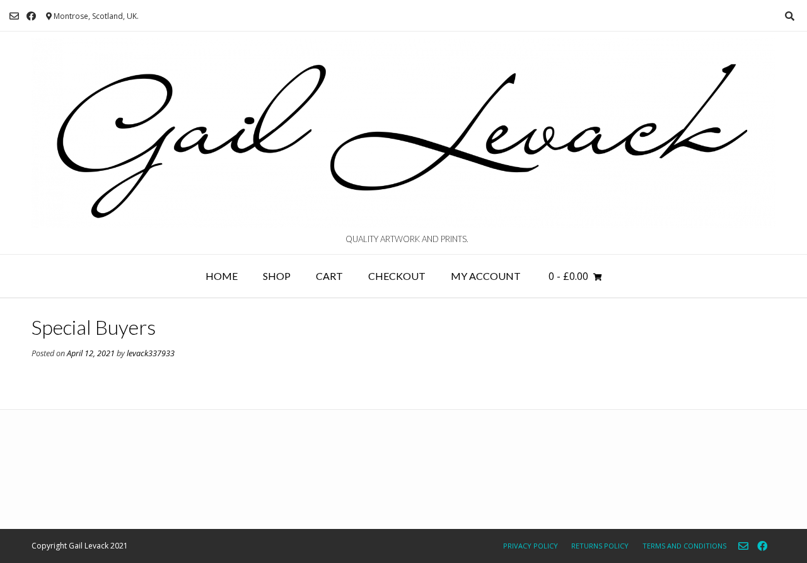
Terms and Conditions (684, 545)
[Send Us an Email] (14, 16)
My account (486, 276)
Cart (329, 276)
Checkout (397, 276)
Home (222, 276)
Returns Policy (600, 545)
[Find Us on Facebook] (31, 16)
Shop (277, 276)
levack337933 (151, 353)
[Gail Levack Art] (403, 133)
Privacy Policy (530, 545)
